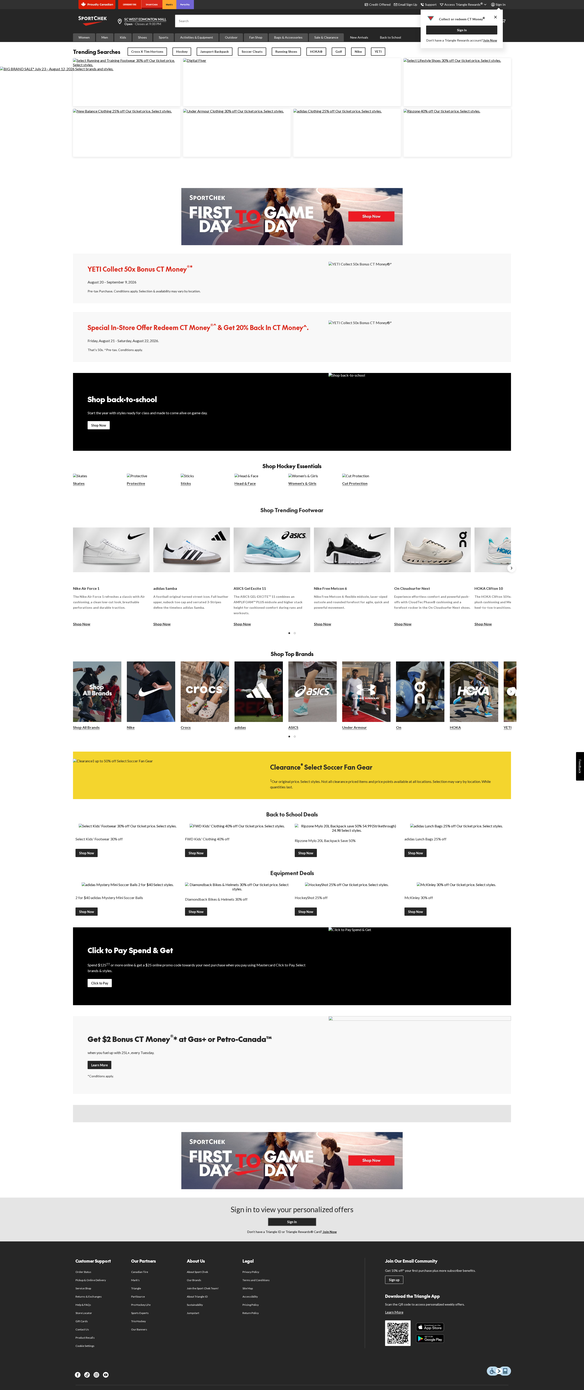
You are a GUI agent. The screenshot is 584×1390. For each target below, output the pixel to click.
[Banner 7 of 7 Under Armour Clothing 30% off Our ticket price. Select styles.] (233, 111)
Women (84, 37)
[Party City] (185, 4)
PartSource (138, 1296)
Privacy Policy (250, 1272)
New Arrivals (359, 37)
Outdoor (231, 37)
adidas (240, 727)
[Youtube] (106, 1375)
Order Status (83, 1272)
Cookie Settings (85, 1346)
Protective (136, 483)
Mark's (135, 1280)
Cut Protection (355, 483)
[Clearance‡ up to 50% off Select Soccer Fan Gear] (164, 775)
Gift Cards (82, 1321)
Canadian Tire (139, 1272)
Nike (358, 51)
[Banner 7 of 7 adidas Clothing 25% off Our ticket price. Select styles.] (337, 111)
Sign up (394, 1280)
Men (105, 37)
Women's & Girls (302, 483)
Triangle (136, 1288)
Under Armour (354, 727)
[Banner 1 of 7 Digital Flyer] (194, 60)
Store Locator (84, 1313)
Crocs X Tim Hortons (147, 51)
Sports (163, 37)
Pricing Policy (250, 1304)
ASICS (293, 727)
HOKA (455, 727)
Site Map (247, 1288)
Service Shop (83, 1288)
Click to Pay (99, 983)
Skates (79, 483)
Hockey (182, 51)
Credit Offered (380, 4)
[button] (289, 633)
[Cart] (503, 21)
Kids (123, 37)
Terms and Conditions (256, 1280)
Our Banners (139, 1329)
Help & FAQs (83, 1304)
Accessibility (250, 1296)
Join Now (490, 40)
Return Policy (250, 1313)
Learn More (99, 1065)
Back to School (390, 37)
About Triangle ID (197, 1296)
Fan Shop (255, 37)
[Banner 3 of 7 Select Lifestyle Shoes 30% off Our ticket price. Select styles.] (452, 60)
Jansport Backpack (214, 51)
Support (431, 4)
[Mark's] (169, 4)
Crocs (186, 727)
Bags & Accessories (288, 37)
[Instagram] (96, 1375)
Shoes (142, 37)
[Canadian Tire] (129, 4)
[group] (111, 573)
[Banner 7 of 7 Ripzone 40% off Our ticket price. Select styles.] (442, 111)
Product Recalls (85, 1337)
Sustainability (195, 1304)
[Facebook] (78, 1375)
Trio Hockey (138, 1321)
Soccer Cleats (252, 51)
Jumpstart (193, 1313)
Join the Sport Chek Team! (203, 1288)
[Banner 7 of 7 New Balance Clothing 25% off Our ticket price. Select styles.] (122, 111)
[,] (511, 691)
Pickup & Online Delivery (91, 1280)
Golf (338, 51)
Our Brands (194, 1280)
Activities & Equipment (196, 37)
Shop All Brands (86, 727)
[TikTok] (87, 1375)
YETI (378, 51)
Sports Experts (140, 1313)
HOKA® (316, 51)
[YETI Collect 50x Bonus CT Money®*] (419, 278)
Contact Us (82, 1329)
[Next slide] (511, 568)
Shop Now (98, 425)
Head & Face (245, 483)
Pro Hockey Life (141, 1304)
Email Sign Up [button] (407, 4)
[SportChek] (151, 4)
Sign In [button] (501, 4)
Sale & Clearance (326, 37)
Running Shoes (286, 51)
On (398, 727)
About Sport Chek (197, 1272)
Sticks (186, 483)
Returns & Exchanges (89, 1296)
